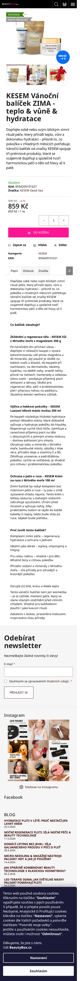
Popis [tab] (14, 271)
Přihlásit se (19, 692)
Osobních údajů (58, 681)
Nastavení (38, 958)
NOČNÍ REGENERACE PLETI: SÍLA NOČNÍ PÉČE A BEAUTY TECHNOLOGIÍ (37, 834)
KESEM (43, 253)
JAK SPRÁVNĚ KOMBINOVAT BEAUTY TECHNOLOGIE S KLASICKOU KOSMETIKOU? (35, 869)
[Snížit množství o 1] (44, 220)
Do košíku (41, 232)
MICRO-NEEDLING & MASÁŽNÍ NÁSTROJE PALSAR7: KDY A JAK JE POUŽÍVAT (33, 857)
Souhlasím (38, 971)
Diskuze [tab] (28, 271)
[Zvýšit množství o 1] (64, 220)
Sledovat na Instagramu (41, 787)
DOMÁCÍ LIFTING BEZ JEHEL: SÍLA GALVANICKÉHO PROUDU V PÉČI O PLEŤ (32, 845)
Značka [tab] (43, 271)
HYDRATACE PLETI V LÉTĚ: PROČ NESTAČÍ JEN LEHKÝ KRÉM (35, 822)
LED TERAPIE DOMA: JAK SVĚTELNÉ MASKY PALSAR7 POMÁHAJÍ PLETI (34, 881)
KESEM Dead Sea (31, 190)
